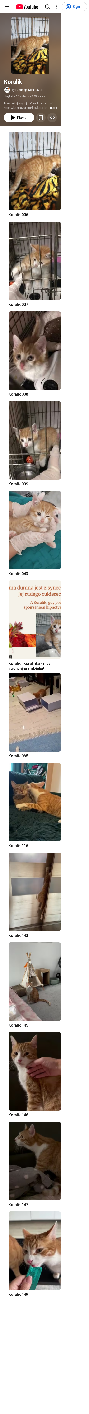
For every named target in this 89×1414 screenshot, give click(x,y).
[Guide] (6, 7)
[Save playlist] (41, 117)
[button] (30, 45)
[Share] (52, 117)
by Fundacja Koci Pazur (27, 90)
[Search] (47, 7)
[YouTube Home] (27, 6)
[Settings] (57, 7)
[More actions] (56, 217)
